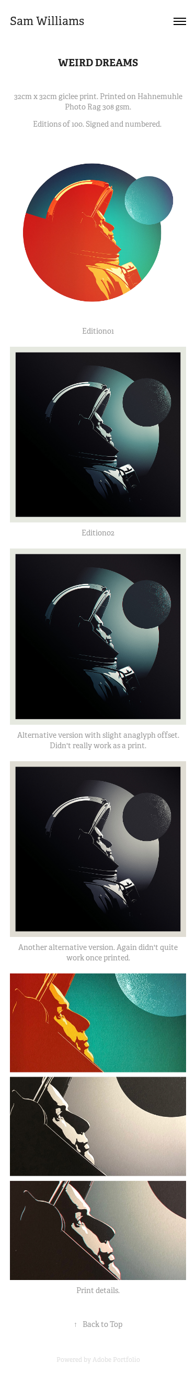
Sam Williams (47, 21)
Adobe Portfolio (116, 1360)
